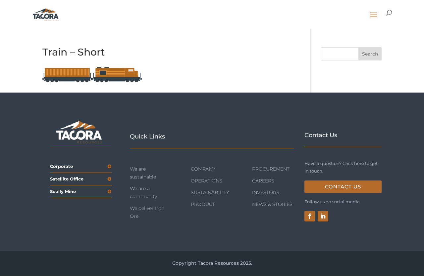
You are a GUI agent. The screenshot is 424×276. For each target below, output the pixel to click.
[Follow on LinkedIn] (323, 216)
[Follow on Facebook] (309, 216)
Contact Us (343, 186)
